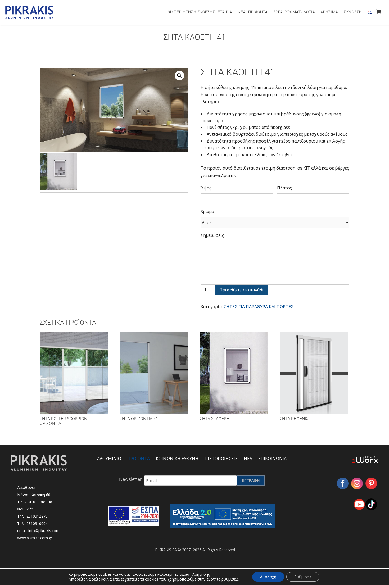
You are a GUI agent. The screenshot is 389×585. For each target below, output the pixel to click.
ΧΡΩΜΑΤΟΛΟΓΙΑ (300, 11)
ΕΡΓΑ (278, 11)
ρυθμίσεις (229, 579)
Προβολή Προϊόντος (74, 378)
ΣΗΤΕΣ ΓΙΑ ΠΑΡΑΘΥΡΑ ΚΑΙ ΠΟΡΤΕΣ (258, 307)
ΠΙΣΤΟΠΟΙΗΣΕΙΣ (221, 458)
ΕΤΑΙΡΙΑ (225, 11)
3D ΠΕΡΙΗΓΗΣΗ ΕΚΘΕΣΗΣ (191, 11)
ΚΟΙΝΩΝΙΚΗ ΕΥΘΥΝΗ (177, 458)
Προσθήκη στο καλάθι (241, 290)
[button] (179, 75)
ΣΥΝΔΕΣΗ (353, 11)
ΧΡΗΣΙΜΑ (329, 11)
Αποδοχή (268, 576)
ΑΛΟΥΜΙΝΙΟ (109, 458)
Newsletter (130, 479)
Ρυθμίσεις (302, 576)
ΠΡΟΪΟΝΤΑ (258, 11)
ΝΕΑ (242, 11)
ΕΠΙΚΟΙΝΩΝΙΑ (272, 458)
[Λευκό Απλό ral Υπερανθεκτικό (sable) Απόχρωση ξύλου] (275, 222)
